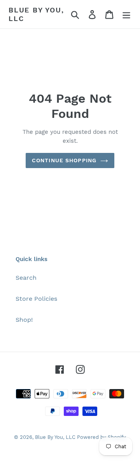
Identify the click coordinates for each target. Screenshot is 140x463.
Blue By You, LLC (36, 14)
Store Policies (36, 298)
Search (26, 277)
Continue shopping (64, 160)
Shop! (24, 319)
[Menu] (126, 14)
